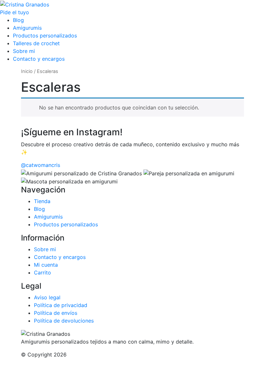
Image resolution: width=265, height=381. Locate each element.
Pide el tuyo (14, 12)
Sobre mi (24, 51)
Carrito (42, 272)
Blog (18, 20)
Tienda (42, 201)
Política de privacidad (60, 305)
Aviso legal (47, 297)
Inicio (27, 71)
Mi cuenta (46, 265)
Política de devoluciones (64, 320)
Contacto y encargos (39, 59)
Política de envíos (55, 313)
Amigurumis (27, 28)
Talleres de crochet (36, 43)
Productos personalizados (45, 35)
